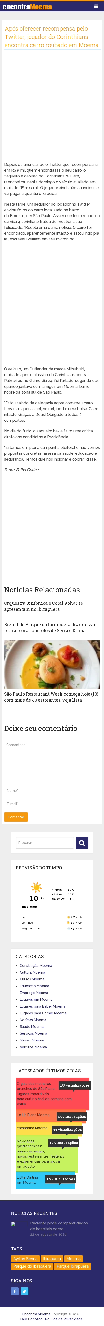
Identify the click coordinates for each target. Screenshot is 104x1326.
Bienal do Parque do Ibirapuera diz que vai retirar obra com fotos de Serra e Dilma (49, 627)
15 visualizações (72, 1117)
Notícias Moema (33, 1020)
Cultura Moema (32, 972)
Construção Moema (36, 966)
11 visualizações (67, 1130)
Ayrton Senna (25, 1258)
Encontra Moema (36, 1314)
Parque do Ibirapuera (32, 1266)
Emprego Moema (34, 993)
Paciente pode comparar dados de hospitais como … (59, 1226)
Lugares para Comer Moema (43, 1013)
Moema (74, 1258)
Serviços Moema (33, 1033)
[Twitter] (24, 1291)
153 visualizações (74, 1085)
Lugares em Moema (36, 999)
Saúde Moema (32, 1027)
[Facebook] (15, 1291)
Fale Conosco (31, 1319)
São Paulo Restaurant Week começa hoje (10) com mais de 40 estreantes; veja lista (51, 697)
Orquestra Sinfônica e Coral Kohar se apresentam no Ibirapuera (43, 606)
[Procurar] (82, 843)
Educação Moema (34, 986)
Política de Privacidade (64, 1319)
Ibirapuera (52, 1258)
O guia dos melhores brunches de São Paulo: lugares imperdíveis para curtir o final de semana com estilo (44, 1094)
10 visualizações (64, 1143)
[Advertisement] (52, 109)
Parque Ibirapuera (73, 1266)
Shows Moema (32, 1040)
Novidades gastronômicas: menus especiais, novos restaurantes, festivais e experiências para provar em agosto (40, 1153)
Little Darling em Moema (27, 1179)
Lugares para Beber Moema (42, 1006)
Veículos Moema (33, 1047)
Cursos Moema (32, 979)
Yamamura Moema (32, 1128)
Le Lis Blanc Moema (33, 1115)
